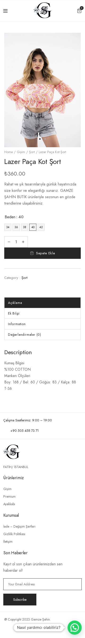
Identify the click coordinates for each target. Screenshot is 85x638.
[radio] (7, 227)
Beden (10, 217)
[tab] (42, 302)
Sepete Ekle (45, 253)
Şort (32, 152)
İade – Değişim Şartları (19, 526)
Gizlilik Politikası (14, 534)
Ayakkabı (9, 504)
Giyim (21, 152)
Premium (9, 496)
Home (8, 152)
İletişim (8, 541)
